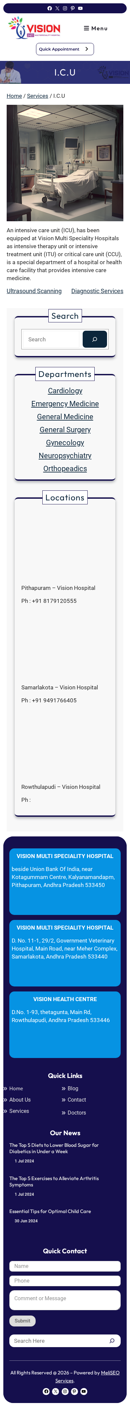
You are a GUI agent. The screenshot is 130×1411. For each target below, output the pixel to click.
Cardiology (65, 391)
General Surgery (65, 430)
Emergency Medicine (65, 404)
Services (37, 95)
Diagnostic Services (97, 290)
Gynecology (65, 443)
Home (14, 95)
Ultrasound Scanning (34, 290)
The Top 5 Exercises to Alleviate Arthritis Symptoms (54, 1181)
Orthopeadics (65, 468)
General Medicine (65, 417)
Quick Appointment (59, 49)
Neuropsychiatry (65, 455)
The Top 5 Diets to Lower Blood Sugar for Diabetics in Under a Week (54, 1148)
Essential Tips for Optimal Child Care (50, 1211)
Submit (22, 1321)
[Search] (95, 339)
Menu (99, 28)
